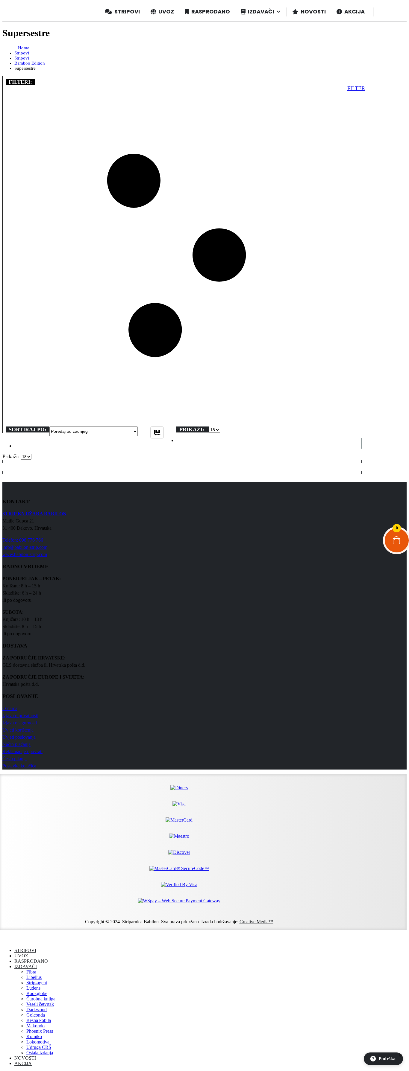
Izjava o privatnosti (20, 715)
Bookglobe (36, 993)
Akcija (23, 1063)
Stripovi (25, 950)
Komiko (34, 1036)
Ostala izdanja (39, 1052)
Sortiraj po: (27, 429)
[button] (36, 82)
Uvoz (21, 955)
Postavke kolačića (19, 765)
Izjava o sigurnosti (19, 722)
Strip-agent (36, 982)
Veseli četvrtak (40, 1004)
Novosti (25, 1058)
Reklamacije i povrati (22, 751)
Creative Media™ (256, 921)
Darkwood (36, 1009)
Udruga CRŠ (38, 1047)
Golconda (35, 1014)
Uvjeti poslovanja (19, 737)
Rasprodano (31, 961)
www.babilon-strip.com (24, 554)
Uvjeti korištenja (18, 729)
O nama (9, 708)
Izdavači (25, 966)
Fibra (31, 971)
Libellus (34, 977)
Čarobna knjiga (40, 998)
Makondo (35, 1025)
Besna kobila (38, 1020)
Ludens (33, 988)
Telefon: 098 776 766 (22, 540)
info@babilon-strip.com (24, 547)
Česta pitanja (14, 758)
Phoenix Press (39, 1031)
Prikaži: (192, 429)
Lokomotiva (37, 1041)
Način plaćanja (16, 744)
